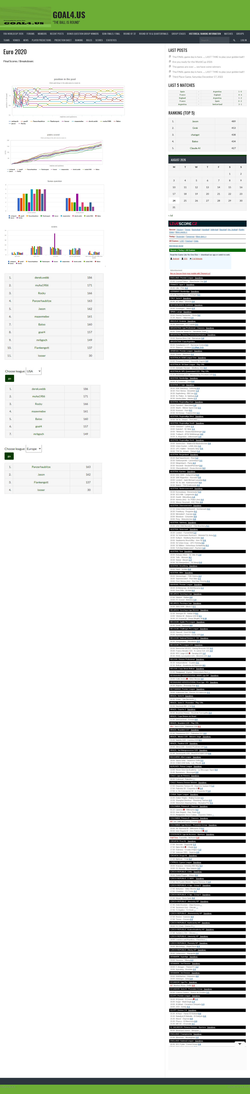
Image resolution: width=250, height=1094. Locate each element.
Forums (30, 33)
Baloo (195, 141)
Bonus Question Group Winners (83, 33)
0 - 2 (240, 101)
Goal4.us (69, 14)
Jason (195, 121)
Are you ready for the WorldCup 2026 (192, 61)
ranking (79, 40)
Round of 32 (129, 33)
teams (6, 40)
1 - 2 (240, 98)
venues (16, 40)
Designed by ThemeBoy (238, 1087)
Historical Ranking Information (205, 33)
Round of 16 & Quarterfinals (153, 33)
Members (42, 33)
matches (228, 33)
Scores (99, 40)
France (182, 95)
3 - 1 (240, 104)
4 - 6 (240, 95)
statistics (111, 40)
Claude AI (195, 148)
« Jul (170, 215)
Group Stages (179, 33)
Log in (244, 40)
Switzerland (217, 104)
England (217, 95)
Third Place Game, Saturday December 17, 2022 (197, 76)
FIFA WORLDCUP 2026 (13, 33)
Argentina (217, 92)
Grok (195, 127)
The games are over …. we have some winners (196, 66)
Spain (182, 92)
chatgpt (195, 134)
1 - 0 (240, 92)
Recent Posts (57, 33)
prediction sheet (63, 40)
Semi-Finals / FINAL (111, 33)
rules (89, 40)
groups (240, 33)
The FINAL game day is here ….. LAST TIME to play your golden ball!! (208, 56)
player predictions (41, 40)
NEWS (25, 40)
